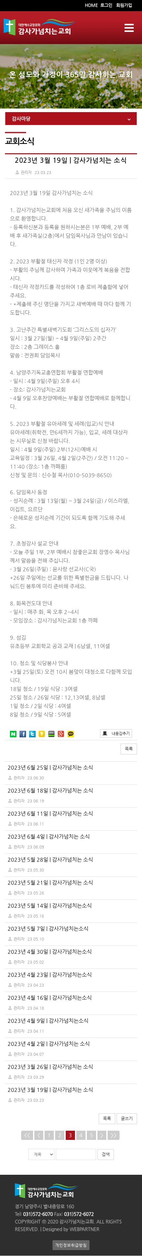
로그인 (106, 5)
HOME (91, 5)
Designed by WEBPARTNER (70, 1229)
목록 (129, 748)
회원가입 (124, 5)
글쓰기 (127, 1118)
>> (114, 1135)
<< (27, 1135)
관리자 (19, 778)
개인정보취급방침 (71, 1245)
